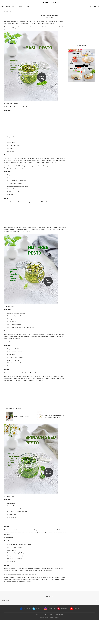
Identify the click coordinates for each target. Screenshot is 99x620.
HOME (7, 6)
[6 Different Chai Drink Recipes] (9, 416)
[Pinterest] (94, 6)
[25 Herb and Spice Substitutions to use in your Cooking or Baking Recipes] (39, 416)
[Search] (98, 6)
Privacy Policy (49, 615)
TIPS (28, 6)
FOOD (1, 6)
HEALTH (21, 6)
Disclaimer (39, 615)
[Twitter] (90, 6)
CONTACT (59, 615)
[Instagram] (92, 6)
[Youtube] (95, 6)
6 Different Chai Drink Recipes (21, 416)
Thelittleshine (50, 17)
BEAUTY (14, 6)
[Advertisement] (35, 123)
